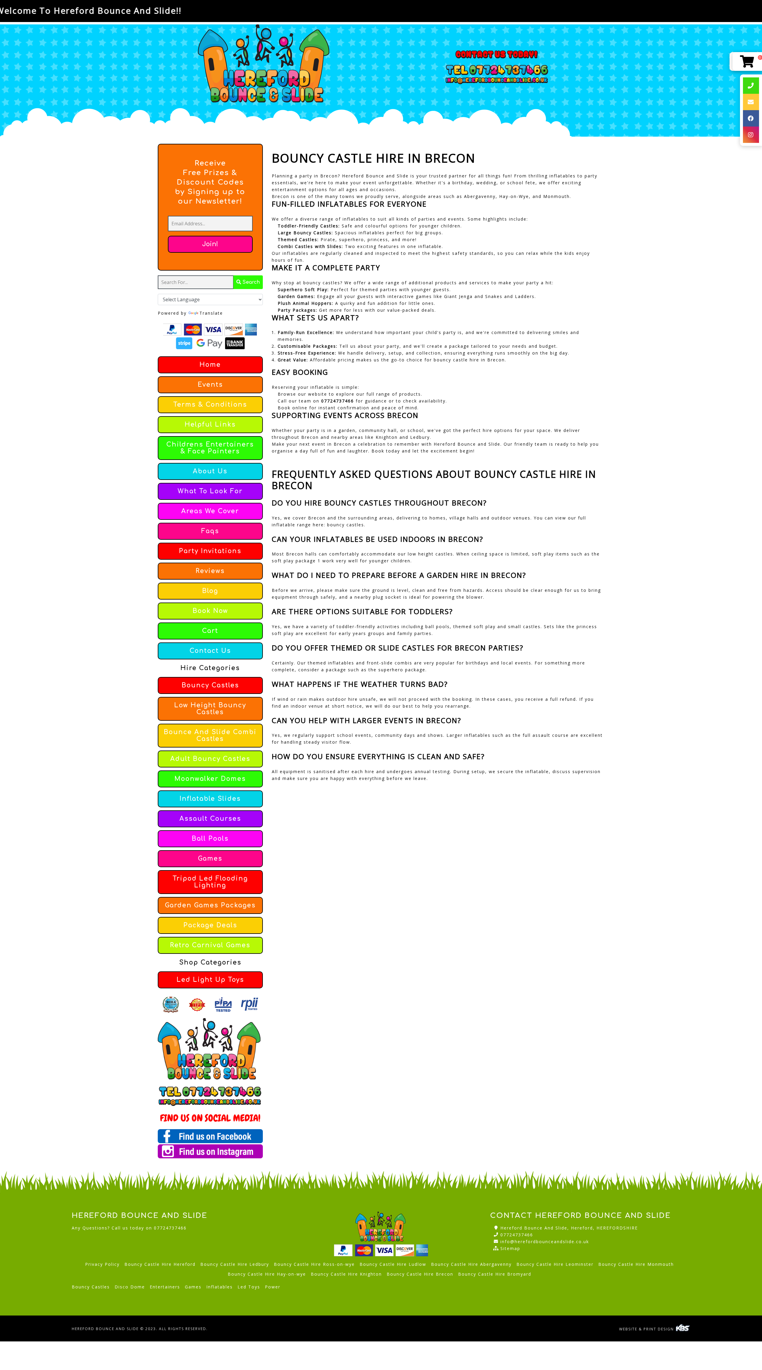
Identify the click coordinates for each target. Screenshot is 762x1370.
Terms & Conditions (210, 404)
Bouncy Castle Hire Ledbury (234, 1264)
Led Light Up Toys (210, 979)
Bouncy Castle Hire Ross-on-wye (314, 1264)
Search (250, 282)
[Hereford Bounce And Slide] (265, 67)
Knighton (387, 437)
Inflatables (219, 1287)
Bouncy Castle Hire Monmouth (636, 1264)
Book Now (210, 611)
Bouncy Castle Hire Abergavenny (471, 1264)
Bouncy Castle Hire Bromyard (494, 1274)
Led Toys (249, 1287)
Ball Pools (210, 838)
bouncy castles (345, 525)
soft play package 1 (296, 561)
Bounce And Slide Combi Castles (210, 735)
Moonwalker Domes (210, 778)
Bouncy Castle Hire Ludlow (393, 1264)
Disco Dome (130, 1287)
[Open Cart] (747, 61)
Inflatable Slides (210, 798)
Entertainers (165, 1287)
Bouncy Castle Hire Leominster (555, 1264)
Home (210, 364)
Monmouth (556, 196)
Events (210, 384)
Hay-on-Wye (514, 196)
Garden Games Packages (210, 905)
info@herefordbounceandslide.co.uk (544, 1241)
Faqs (210, 531)
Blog (210, 591)
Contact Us (210, 650)
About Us (210, 471)
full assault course (546, 735)
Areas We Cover (210, 511)
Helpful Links (210, 424)
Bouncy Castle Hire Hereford (160, 1264)
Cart (210, 631)
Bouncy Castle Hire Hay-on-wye (267, 1274)
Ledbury (420, 437)
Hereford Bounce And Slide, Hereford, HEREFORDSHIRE (569, 1228)
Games (210, 858)
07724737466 (516, 1235)
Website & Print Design (647, 1329)
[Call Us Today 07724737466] (210, 1092)
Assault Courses (210, 818)
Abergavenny (480, 196)
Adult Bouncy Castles (210, 759)
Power (272, 1287)
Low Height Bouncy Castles (210, 709)
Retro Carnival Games (210, 945)
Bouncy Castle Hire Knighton (346, 1274)
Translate (211, 313)
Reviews (210, 571)
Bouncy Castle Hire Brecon (420, 1274)
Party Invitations (210, 551)
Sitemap (510, 1248)
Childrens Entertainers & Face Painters (210, 448)
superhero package (401, 669)
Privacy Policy (102, 1264)
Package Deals (210, 925)
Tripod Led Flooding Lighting (210, 882)
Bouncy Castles (210, 685)
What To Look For (210, 491)
